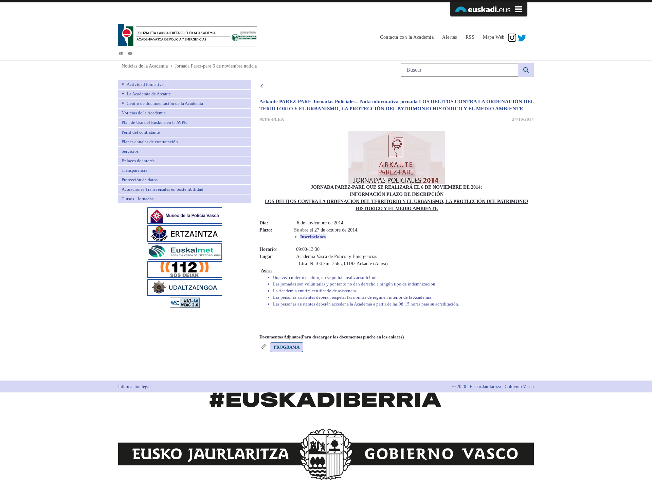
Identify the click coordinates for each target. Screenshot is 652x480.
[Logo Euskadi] (488, 9)
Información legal (134, 386)
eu (121, 53)
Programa (287, 347)
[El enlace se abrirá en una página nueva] (184, 215)
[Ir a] (187, 36)
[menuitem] (406, 38)
